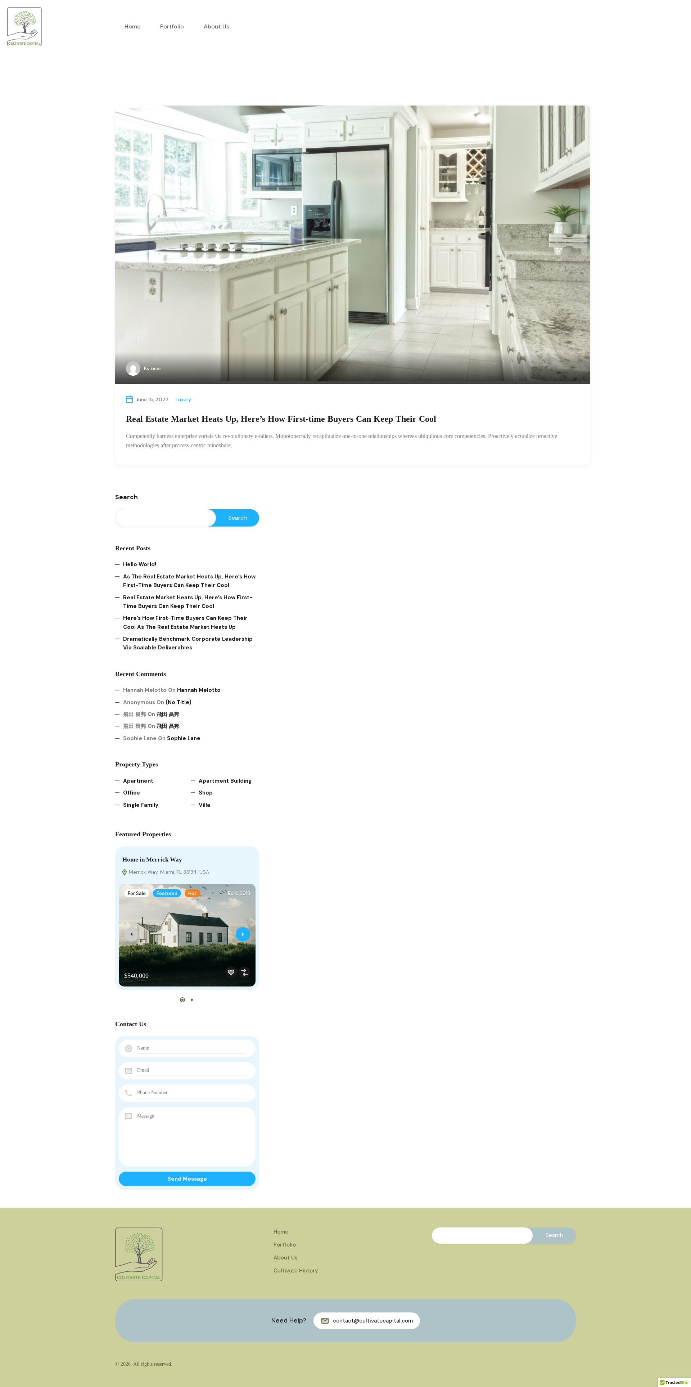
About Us (216, 26)
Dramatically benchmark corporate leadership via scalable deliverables (188, 643)
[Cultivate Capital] (24, 26)
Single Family (140, 805)
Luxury (183, 399)
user (156, 368)
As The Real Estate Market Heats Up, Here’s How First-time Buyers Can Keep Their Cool (189, 581)
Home (132, 26)
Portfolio (172, 26)
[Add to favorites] (231, 972)
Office (131, 792)
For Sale (137, 893)
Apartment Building (225, 780)
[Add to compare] (244, 972)
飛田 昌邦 (168, 714)
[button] (182, 999)
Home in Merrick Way (152, 859)
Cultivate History (296, 1270)
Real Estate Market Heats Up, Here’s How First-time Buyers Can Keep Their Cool (281, 419)
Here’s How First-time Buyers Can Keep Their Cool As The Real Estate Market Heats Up (185, 622)
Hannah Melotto (199, 690)
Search (126, 497)
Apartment (138, 780)
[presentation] (131, 934)
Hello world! (139, 564)
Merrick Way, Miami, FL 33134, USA (168, 872)
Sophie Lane (183, 738)
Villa (204, 805)
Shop (206, 792)
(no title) (178, 702)
